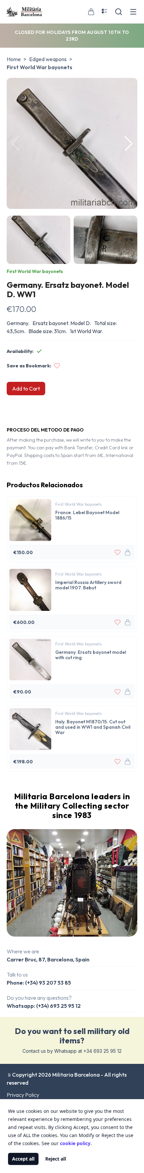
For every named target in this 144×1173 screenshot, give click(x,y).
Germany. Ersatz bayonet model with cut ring (90, 654)
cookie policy (75, 1143)
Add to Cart (26, 388)
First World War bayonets (39, 67)
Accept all (23, 1159)
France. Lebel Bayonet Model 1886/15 (87, 515)
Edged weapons (48, 59)
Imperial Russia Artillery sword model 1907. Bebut (88, 584)
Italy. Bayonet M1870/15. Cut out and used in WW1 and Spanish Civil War (92, 727)
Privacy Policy (23, 1094)
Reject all (55, 1159)
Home (14, 59)
